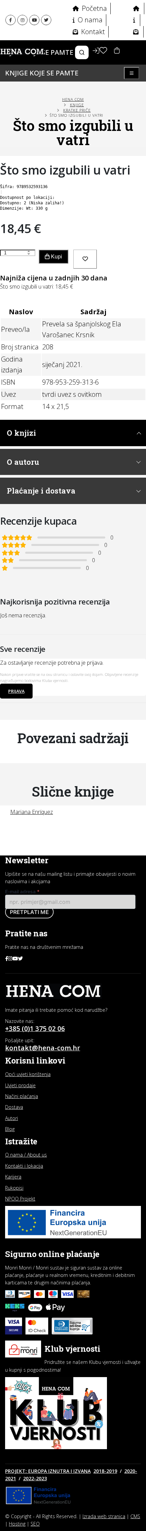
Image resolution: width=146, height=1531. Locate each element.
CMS (135, 1516)
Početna (93, 8)
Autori (11, 1118)
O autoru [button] (23, 462)
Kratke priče (77, 110)
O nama (89, 19)
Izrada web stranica (104, 1516)
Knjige (77, 104)
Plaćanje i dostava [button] (41, 491)
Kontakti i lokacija (24, 1166)
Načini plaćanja (21, 1096)
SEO (35, 1524)
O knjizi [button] (21, 433)
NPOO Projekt (20, 1198)
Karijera (13, 1176)
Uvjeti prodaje (20, 1085)
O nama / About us (26, 1154)
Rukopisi (14, 1188)
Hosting (17, 1524)
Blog (10, 1129)
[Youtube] (34, 20)
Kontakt (92, 31)
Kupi (56, 256)
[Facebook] (10, 20)
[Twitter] (46, 20)
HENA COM (73, 99)
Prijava (16, 691)
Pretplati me (29, 912)
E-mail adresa (22, 891)
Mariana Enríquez (31, 812)
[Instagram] (22, 20)
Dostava (14, 1107)
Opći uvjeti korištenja (28, 1074)
